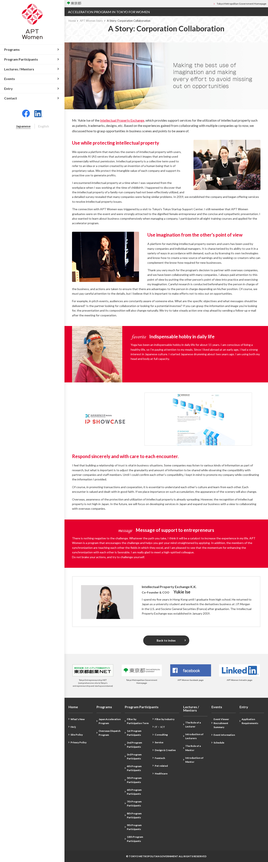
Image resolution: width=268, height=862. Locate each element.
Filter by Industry (164, 719)
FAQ (73, 726)
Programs (104, 707)
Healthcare (161, 773)
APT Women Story (91, 20)
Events (216, 707)
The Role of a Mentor (193, 747)
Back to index (166, 640)
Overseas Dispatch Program (109, 732)
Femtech (160, 758)
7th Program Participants (134, 803)
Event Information (224, 734)
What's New (78, 719)
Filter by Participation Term (138, 721)
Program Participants (141, 707)
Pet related (161, 765)
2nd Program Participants (134, 744)
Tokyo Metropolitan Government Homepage (241, 3)
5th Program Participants (134, 779)
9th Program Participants (134, 827)
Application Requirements (250, 721)
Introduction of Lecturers (194, 736)
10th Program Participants (135, 838)
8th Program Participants (134, 815)
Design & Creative (165, 750)
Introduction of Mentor (194, 759)
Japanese (23, 126)
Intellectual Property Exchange (122, 120)
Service (159, 742)
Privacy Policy (78, 742)
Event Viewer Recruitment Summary (221, 723)
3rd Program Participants (134, 756)
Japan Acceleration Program (110, 721)
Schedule (219, 742)
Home (72, 20)
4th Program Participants (134, 768)
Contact (10, 98)
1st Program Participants (134, 732)
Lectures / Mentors (191, 708)
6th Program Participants (134, 791)
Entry (244, 707)
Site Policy (77, 734)
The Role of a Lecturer (193, 724)
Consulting (161, 734)
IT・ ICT (160, 726)
